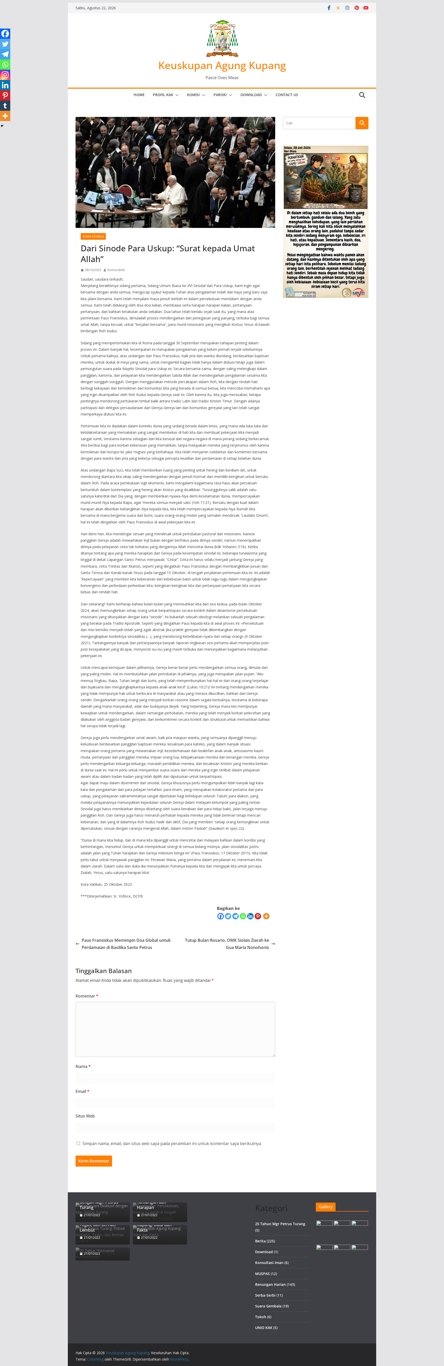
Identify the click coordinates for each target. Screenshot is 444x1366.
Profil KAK (163, 94)
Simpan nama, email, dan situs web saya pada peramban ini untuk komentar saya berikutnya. (172, 1143)
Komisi (193, 94)
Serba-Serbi (265, 1295)
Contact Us (287, 94)
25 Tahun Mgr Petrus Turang (280, 1223)
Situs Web (85, 1116)
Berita (260, 1241)
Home (139, 94)
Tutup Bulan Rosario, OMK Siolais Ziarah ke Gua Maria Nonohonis (227, 943)
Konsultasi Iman (269, 1262)
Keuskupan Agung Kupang (222, 65)
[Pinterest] (258, 916)
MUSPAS (262, 1273)
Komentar (87, 996)
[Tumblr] (5, 105)
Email (82, 1091)
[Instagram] (5, 75)
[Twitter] (228, 916)
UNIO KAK (263, 1327)
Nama (83, 1066)
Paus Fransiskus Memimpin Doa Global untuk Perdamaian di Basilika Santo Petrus (126, 943)
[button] (176, 95)
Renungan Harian (270, 1284)
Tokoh (260, 1316)
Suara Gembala (93, 236)
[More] (266, 916)
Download (251, 94)
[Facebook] (220, 916)
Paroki (220, 94)
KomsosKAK (116, 270)
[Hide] (2, 126)
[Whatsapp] (243, 916)
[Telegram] (235, 916)
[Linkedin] (250, 916)
